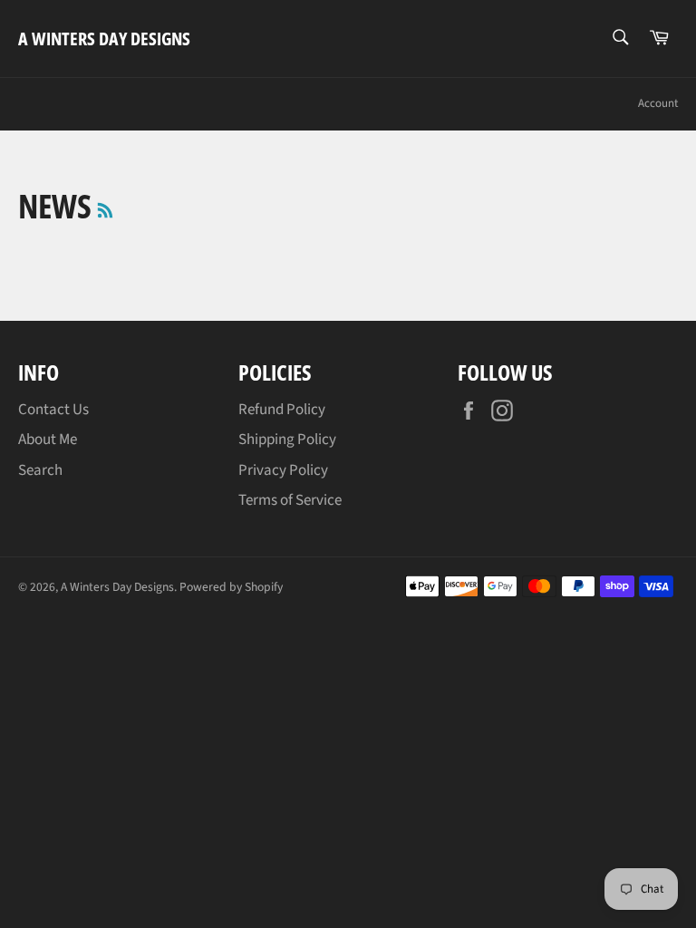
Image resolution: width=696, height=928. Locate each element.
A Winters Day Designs (104, 38)
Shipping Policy (287, 439)
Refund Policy (281, 409)
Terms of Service (290, 500)
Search (40, 470)
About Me (47, 439)
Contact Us (53, 409)
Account (658, 103)
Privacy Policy (283, 470)
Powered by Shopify (231, 586)
